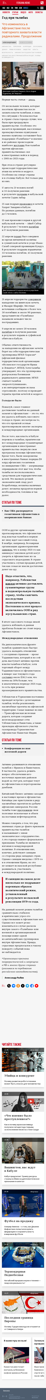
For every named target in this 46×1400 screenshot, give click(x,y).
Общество (27, 49)
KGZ (8, 8)
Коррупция (27, 46)
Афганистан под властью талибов (28, 52)
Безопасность (7, 52)
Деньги (4, 49)
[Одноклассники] (18, 986)
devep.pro (35, 1397)
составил (7, 677)
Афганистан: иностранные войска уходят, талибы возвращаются (21, 56)
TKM (16, 8)
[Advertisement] (23, 1015)
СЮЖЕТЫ (39, 12)
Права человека (15, 49)
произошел (25, 203)
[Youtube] (36, 986)
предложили (24, 810)
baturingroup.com (14, 1397)
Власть (35, 49)
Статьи (15, 12)
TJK (12, 8)
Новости (6, 12)
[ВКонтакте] (13, 986)
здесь (31, 99)
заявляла (7, 549)
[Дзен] (23, 986)
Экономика (37, 46)
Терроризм (17, 46)
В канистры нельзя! (15, 1340)
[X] (9, 986)
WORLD (25, 8)
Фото (30, 12)
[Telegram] (27, 986)
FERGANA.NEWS (23, 2)
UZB (20, 8)
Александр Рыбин (9, 42)
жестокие (19, 145)
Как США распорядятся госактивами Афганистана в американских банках (21, 514)
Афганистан (6, 46)
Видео (23, 12)
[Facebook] (32, 986)
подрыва (22, 194)
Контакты (6, 1390)
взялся (10, 583)
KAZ (4, 8)
